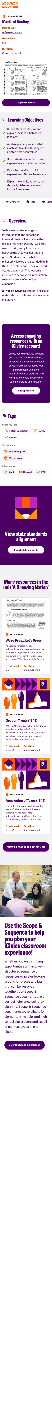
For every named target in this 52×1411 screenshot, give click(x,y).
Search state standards (26, 549)
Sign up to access (26, 102)
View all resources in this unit (26, 846)
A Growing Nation (12, 32)
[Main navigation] (47, 5)
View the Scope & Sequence (24, 1044)
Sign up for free (26, 390)
